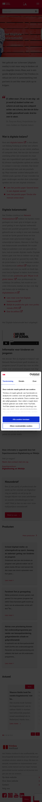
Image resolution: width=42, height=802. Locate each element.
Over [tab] (34, 381)
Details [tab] (21, 381)
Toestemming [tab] (8, 381)
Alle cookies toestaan (21, 419)
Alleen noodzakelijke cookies (21, 426)
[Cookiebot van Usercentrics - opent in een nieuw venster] (29, 374)
